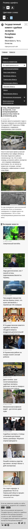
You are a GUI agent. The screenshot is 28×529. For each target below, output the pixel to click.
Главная (4, 52)
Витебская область (9, 76)
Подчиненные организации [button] (12, 97)
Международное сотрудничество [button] (8, 102)
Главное (5, 58)
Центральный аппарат (10, 69)
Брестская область (9, 72)
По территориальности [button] (10, 65)
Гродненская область (10, 83)
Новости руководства (10, 61)
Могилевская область (10, 93)
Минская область (9, 86)
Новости (12, 52)
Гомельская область (10, 79)
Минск (5, 90)
